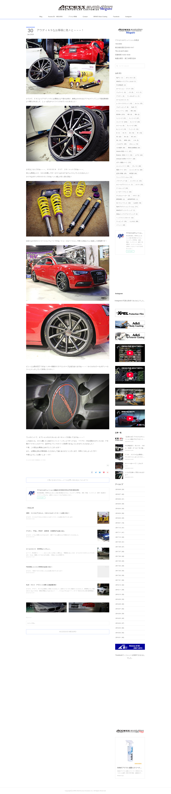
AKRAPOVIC (133, 199)
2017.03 (120, 571)
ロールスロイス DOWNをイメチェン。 (38, 549)
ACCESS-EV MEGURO (67, 631)
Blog (40, 16)
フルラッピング (122, 107)
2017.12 (120, 528)
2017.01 (120, 580)
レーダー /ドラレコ (124, 192)
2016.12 (120, 585)
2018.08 (120, 489)
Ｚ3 (131, 92)
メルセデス (121, 144)
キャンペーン (122, 111)
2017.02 (120, 575)
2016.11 (120, 590)
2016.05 (120, 618)
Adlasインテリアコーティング (127, 214)
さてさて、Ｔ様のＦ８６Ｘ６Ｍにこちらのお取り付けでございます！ (44, 571)
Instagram (128, 16)
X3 (118, 137)
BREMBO (120, 199)
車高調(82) (37, 460)
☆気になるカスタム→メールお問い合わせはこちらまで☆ (67, 480)
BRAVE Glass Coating (100, 16)
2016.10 (120, 594)
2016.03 (120, 628)
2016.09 (120, 599)
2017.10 (120, 537)
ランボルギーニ (133, 96)
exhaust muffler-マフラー (125, 159)
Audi (134, 107)
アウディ (120, 96)
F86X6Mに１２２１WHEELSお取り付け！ (39, 567)
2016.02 (120, 633)
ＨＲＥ (136, 195)
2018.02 (120, 518)
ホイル (138, 103)
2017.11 (120, 532)
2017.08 (120, 547)
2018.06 (120, 499)
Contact (85, 16)
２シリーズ (134, 118)
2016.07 (120, 609)
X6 (118, 140)
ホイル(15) (28, 460)
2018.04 (120, 508)
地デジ (119, 78)
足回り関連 (121, 173)
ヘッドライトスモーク (124, 218)
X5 (133, 137)
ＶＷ (136, 140)
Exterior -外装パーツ (124, 155)
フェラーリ (121, 92)
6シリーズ (121, 129)
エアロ (139, 155)
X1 (139, 133)
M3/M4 (120, 114)
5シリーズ (132, 125)
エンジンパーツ (122, 166)
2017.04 (120, 566)
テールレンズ (122, 188)
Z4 (131, 133)
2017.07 (120, 551)
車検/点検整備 (134, 148)
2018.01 (120, 523)
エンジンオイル (135, 170)
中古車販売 (121, 85)
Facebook (116, 16)
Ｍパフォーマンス (123, 203)
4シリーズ (135, 122)
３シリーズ (121, 122)
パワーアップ (121, 181)
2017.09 (120, 542)
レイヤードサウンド (124, 103)
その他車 (120, 148)
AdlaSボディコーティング (125, 210)
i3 (118, 133)
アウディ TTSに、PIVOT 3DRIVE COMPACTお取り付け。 (46, 531)
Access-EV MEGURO (55, 16)
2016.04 (120, 623)
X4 (126, 137)
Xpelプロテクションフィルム (127, 206)
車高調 (133, 173)
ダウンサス (130, 78)
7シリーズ (133, 129)
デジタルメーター (123, 195)
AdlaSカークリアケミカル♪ (126, 81)
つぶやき (133, 221)
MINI (127, 140)
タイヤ (139, 184)
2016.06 (120, 613)
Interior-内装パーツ (123, 151)
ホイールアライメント (124, 184)
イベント (120, 225)
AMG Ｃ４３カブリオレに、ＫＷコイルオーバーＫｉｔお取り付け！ (48, 513)
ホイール (120, 125)
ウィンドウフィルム (124, 177)
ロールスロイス (122, 100)
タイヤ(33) (43, 460)
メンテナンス (136, 181)
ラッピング (121, 221)
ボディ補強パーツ (123, 162)
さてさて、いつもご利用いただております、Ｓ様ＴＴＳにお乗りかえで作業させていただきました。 (53, 535)
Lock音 (137, 203)
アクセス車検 (72, 16)
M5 (130, 114)
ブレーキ (136, 166)
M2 (133, 111)
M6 (137, 114)
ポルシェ (133, 144)
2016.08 (120, 604)
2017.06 (120, 556)
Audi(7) (33, 460)
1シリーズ (121, 118)
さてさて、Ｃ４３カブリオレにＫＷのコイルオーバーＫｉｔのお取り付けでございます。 (50, 517)
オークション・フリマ (124, 89)
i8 (124, 133)
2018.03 (120, 513)
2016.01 (120, 637)
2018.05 (120, 504)
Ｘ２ (138, 92)
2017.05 (120, 561)
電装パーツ (121, 170)
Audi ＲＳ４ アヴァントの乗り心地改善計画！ (41, 585)
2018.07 (120, 494)
